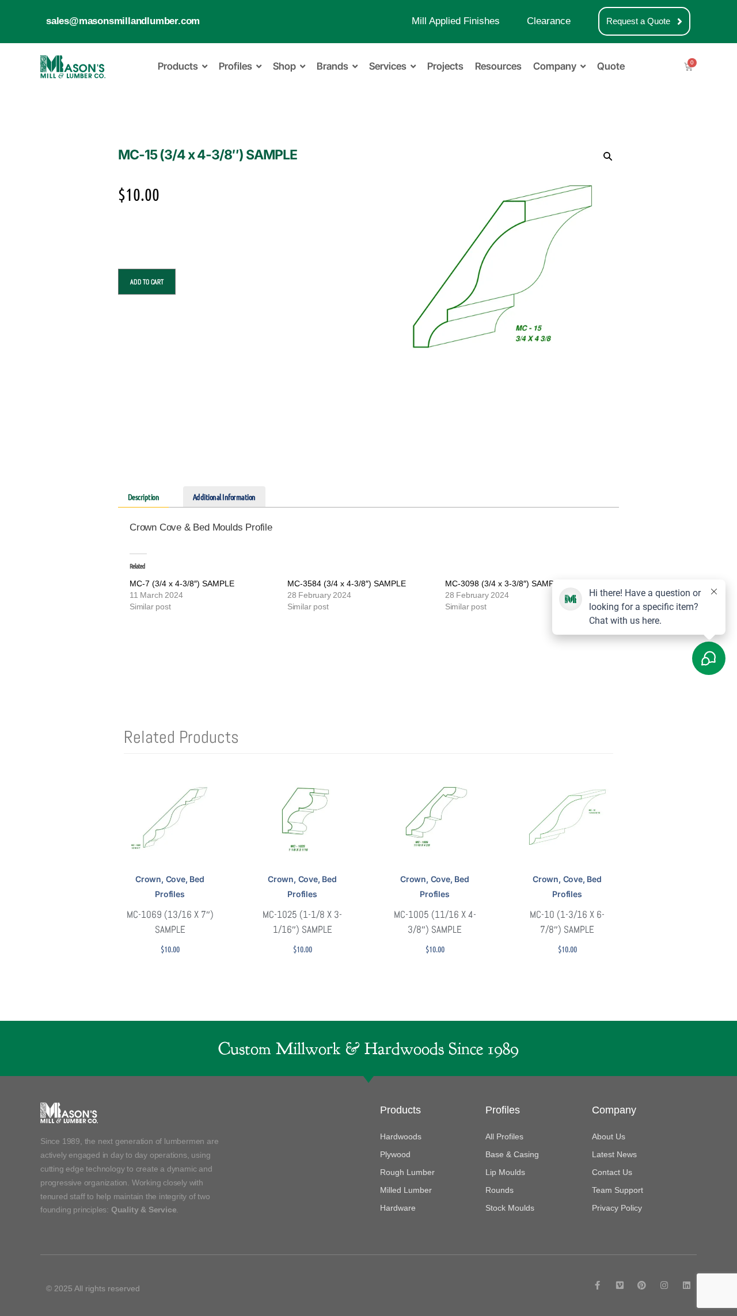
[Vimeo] (620, 1285)
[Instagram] (664, 1285)
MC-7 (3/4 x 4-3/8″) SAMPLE (182, 583)
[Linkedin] (686, 1285)
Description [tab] (143, 496)
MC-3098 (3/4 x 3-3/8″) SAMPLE (504, 583)
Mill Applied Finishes (456, 21)
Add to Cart (147, 282)
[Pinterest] (641, 1285)
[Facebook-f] (597, 1285)
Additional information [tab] (224, 496)
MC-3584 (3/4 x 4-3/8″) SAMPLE (346, 583)
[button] (607, 156)
